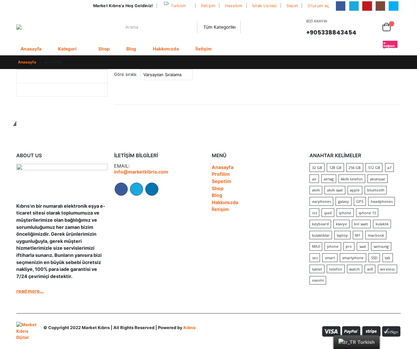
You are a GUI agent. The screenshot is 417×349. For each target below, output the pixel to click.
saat (362, 246)
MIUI (316, 246)
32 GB (317, 167)
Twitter (136, 189)
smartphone (353, 257)
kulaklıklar (321, 235)
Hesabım (233, 5)
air (314, 178)
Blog (131, 48)
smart (330, 257)
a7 (389, 167)
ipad (328, 212)
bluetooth (375, 190)
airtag (329, 178)
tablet (317, 269)
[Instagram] (380, 6)
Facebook (121, 189)
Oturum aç (318, 5)
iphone (345, 212)
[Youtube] (367, 6)
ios (314, 212)
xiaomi (318, 280)
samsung (381, 246)
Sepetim (221, 181)
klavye (341, 223)
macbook (376, 235)
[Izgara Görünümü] (390, 75)
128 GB (335, 167)
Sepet (292, 5)
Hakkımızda (166, 48)
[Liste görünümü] (398, 75)
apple (355, 190)
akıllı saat (335, 190)
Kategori (67, 48)
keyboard (320, 223)
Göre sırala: (125, 74)
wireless (387, 269)
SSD (374, 257)
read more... (30, 291)
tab (387, 257)
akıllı (316, 190)
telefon (335, 269)
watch (354, 269)
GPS (359, 201)
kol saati (361, 223)
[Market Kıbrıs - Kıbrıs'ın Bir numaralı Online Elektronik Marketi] (36, 27)
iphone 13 (367, 212)
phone (332, 246)
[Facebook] (340, 6)
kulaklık (382, 223)
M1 (357, 235)
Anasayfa (31, 48)
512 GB (374, 167)
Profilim (221, 174)
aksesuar (377, 178)
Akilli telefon (352, 178)
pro (349, 246)
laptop (342, 235)
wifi (370, 269)
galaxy (343, 201)
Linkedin (151, 189)
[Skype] (393, 6)
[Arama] (247, 27)
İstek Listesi (264, 5)
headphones (382, 201)
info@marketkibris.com (141, 171)
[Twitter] (354, 6)
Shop (104, 48)
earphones (321, 201)
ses (315, 257)
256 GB (355, 167)
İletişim (208, 5)
